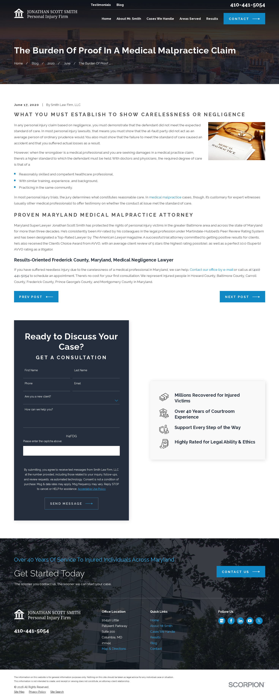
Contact (156, 649)
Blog (120, 5)
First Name (31, 370)
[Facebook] (231, 621)
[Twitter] (259, 621)
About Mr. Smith (161, 626)
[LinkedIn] (240, 621)
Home (154, 620)
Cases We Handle (162, 631)
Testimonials (101, 5)
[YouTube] (250, 621)
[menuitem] (19, 692)
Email (77, 383)
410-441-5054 (247, 4)
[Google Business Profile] (222, 621)
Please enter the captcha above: (42, 441)
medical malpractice (165, 197)
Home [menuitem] (106, 19)
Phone (28, 383)
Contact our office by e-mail (211, 270)
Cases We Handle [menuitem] (160, 19)
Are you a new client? (38, 396)
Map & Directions (114, 649)
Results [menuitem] (212, 19)
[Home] (45, 13)
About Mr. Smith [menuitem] (129, 19)
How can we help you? (39, 409)
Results (155, 637)
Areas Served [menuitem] (190, 19)
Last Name (80, 370)
